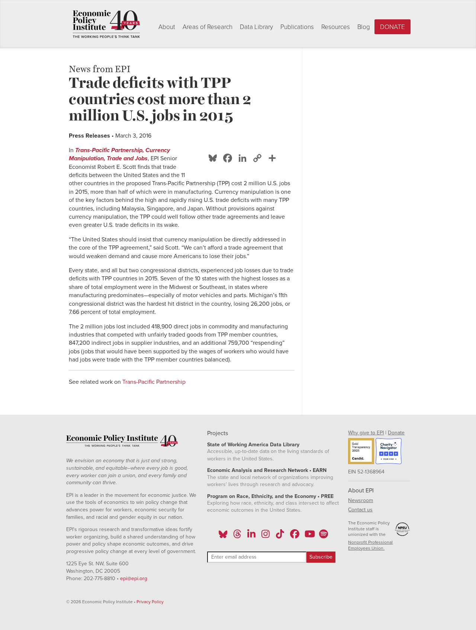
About (166, 27)
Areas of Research (207, 27)
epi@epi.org (133, 578)
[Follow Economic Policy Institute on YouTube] (308, 536)
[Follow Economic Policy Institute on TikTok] (280, 536)
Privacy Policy (150, 601)
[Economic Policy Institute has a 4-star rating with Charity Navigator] (389, 452)
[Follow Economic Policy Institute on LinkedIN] (251, 536)
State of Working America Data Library (253, 444)
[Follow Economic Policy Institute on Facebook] (294, 536)
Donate (392, 27)
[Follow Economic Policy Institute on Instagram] (265, 536)
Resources (335, 27)
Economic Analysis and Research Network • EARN (267, 470)
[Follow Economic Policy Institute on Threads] (237, 536)
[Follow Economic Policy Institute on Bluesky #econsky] (222, 536)
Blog (363, 27)
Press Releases (89, 135)
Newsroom (360, 500)
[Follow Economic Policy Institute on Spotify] (323, 536)
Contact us (360, 510)
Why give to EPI (366, 433)
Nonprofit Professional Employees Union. (370, 545)
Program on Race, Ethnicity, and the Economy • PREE (270, 496)
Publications (297, 27)
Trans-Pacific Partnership (154, 382)
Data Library (256, 27)
